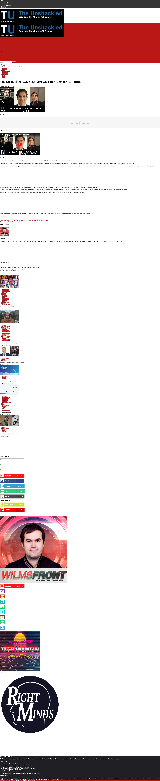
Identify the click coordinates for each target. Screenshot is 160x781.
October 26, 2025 (8, 414)
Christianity (5, 73)
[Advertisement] (37, 176)
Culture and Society (6, 328)
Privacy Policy (5, 2)
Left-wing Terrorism (6, 331)
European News (5, 398)
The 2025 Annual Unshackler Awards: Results (11, 769)
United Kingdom (41, 779)
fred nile (19, 267)
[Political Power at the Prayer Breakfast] (9, 374)
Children (4, 429)
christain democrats (11, 267)
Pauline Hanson (5, 302)
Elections (4, 293)
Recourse (150, 778)
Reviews (4, 59)
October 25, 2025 (8, 436)
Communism (5, 327)
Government (4, 296)
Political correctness (6, 333)
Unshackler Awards (6, 55)
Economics (47, 778)
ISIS (3, 403)
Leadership (4, 301)
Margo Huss (2, 308)
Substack (4, 50)
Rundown (4, 303)
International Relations (6, 402)
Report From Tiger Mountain (8, 779)
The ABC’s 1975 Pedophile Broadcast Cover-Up (10, 433)
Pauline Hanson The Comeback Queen (8, 306)
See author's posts (4, 262)
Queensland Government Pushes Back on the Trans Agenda (12, 362)
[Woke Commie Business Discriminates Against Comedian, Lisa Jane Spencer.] (9, 323)
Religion (4, 377)
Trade (3, 407)
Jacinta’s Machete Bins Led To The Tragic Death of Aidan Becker (15, 767)
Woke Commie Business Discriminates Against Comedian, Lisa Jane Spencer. (16, 343)
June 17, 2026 (8, 308)
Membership (4, 51)
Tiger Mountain (8, 44)
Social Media (27, 779)
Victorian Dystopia (6, 336)
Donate (3, 52)
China (21, 778)
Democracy (4, 292)
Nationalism (118, 778)
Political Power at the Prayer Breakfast (8, 381)
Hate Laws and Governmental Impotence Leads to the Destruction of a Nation (18, 768)
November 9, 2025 (9, 383)
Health (85, 778)
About (3, 6)
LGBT (3, 359)
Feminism (4, 294)
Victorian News (5, 337)
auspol (4, 267)
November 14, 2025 (9, 364)
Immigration (4, 300)
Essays (3, 56)
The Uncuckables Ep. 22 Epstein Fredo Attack (10, 270)
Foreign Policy (5, 400)
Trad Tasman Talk (8, 46)
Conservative (5, 74)
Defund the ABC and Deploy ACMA (9, 766)
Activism (4, 69)
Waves (4, 77)
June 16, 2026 (8, 345)
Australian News (6, 71)
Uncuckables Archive (9, 48)
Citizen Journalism (6, 291)
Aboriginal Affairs (3, 778)
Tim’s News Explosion (9, 42)
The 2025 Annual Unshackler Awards (10, 770)
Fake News (62, 778)
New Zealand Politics (125, 778)
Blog (3, 54)
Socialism (23, 779)
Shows (3, 40)
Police (139, 778)
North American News (133, 778)
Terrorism (32, 779)
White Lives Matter (6, 340)
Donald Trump (42, 778)
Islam (3, 404)
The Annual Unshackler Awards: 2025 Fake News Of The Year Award (16, 772)
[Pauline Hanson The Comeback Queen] (9, 287)
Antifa (3, 70)
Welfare (4, 338)
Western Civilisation (6, 304)
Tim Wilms (2, 86)
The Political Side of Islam (5, 412)
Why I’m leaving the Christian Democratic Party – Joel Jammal (15, 221)
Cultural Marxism (28, 778)
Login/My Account (6, 5)
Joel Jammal (24, 267)
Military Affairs (5, 405)
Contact (4, 7)
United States (48, 779)
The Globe (36, 779)
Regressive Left (5, 334)
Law (110, 778)
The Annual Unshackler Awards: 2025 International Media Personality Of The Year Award (21, 773)
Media (3, 430)
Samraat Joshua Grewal (33, 267)
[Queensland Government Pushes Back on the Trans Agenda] (9, 356)
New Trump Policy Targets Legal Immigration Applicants (13, 269)
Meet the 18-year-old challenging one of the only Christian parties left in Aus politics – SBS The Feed (24, 219)
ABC (3, 427)
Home (3, 39)
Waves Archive (8, 47)
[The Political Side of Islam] (9, 394)
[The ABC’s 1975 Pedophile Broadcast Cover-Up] (9, 425)
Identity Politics (5, 299)
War (3, 408)
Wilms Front (7, 43)
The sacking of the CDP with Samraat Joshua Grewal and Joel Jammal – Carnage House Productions (24, 220)
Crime (23, 778)
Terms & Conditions (6, 4)
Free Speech (4, 295)
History (3, 58)
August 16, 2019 (9, 86)
